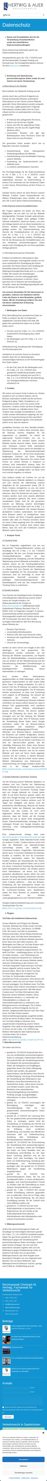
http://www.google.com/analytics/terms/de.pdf (21, 837)
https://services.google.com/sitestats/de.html (21, 908)
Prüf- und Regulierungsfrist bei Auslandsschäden (27, 1358)
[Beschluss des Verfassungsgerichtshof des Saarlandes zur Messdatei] (6, 1372)
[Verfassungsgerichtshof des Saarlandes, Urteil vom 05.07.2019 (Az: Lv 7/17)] (6, 1329)
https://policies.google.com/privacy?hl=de (25, 1040)
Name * (32, 1387)
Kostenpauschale (17, 1347)
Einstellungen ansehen (23, 1473)
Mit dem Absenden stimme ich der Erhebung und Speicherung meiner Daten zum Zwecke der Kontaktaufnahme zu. (22, 1409)
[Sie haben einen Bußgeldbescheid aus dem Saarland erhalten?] (6, 1340)
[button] (43, 1433)
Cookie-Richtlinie (14, 1478)
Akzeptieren (23, 1459)
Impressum (34, 1478)
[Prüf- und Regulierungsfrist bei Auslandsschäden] (6, 1361)
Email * (32, 1392)
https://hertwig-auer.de (12, 1307)
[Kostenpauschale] (6, 1351)
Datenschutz (25, 1478)
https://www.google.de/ (12, 606)
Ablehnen (23, 1466)
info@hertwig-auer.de (12, 1304)
